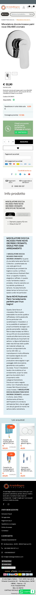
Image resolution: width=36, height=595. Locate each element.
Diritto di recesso (7, 527)
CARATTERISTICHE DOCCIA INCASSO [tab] (23, 214)
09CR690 (11, 97)
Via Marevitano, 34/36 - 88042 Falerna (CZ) (17, 544)
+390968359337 (9, 553)
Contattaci (5, 531)
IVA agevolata (6, 517)
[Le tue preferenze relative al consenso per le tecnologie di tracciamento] (32, 591)
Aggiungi (24, 142)
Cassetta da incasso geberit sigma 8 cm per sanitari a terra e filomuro (9, 441)
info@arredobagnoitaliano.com (13, 557)
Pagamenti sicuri (11, 182)
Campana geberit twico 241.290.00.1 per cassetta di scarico (26, 469)
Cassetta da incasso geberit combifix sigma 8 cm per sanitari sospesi (9, 469)
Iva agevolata (26, 181)
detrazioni (25, 182)
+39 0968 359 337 (10, 548)
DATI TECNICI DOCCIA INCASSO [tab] (10, 214)
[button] (31, 14)
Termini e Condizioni (9, 567)
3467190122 (22, 132)
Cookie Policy (7, 564)
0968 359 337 (19, 186)
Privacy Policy (7, 561)
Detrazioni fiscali (7, 514)
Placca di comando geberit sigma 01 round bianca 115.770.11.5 (26, 441)
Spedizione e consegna (9, 524)
